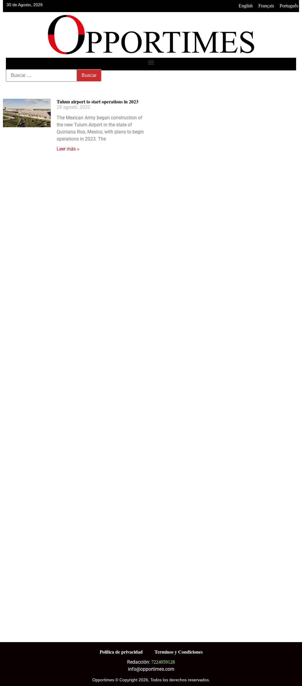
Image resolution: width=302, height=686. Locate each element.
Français (266, 5)
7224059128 (163, 661)
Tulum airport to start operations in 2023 (97, 101)
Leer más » (68, 149)
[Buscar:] (41, 75)
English (246, 5)
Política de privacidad (121, 651)
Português (289, 5)
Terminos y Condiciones (179, 651)
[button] (151, 62)
